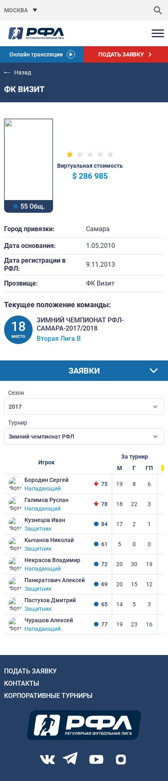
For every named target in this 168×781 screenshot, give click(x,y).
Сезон (16, 392)
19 (119, 484)
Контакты (21, 683)
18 (119, 504)
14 (119, 604)
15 (134, 584)
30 (134, 564)
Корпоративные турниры (48, 696)
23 (134, 624)
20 (119, 564)
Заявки (84, 371)
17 (119, 524)
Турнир (17, 422)
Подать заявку (30, 671)
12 (149, 584)
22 (134, 504)
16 (149, 624)
